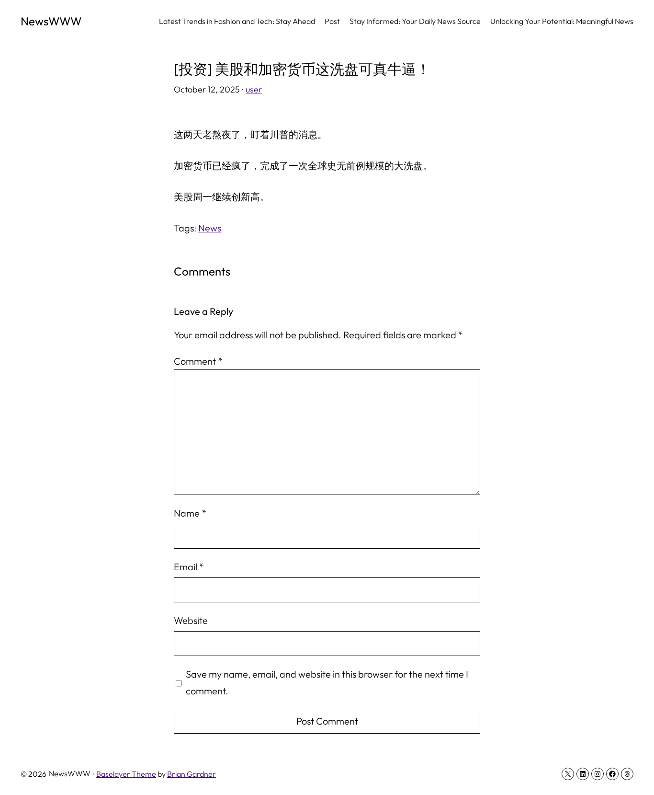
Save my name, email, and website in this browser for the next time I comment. (327, 682)
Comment (198, 361)
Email (189, 567)
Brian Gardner (191, 774)
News (209, 228)
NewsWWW (51, 21)
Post (332, 21)
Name (190, 513)
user (254, 89)
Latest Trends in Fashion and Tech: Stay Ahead (237, 21)
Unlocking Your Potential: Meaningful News (561, 21)
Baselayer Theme (126, 774)
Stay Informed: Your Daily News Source (415, 21)
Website (191, 620)
